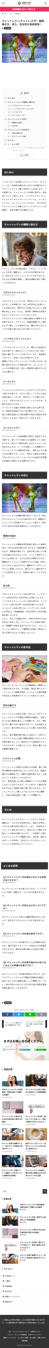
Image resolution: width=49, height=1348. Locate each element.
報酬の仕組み (17, 122)
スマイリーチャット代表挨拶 (17, 1335)
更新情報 (7, 28)
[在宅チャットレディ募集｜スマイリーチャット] (24, 3)
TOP (9, 1331)
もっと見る (24, 155)
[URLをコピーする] (41, 1014)
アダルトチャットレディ (21, 105)
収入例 (14, 125)
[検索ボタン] (45, 3)
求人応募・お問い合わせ (38, 1338)
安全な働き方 (17, 133)
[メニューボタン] (3, 3)
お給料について (35, 1331)
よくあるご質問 (23, 1338)
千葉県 (7, 1281)
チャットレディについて (21, 1331)
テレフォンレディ (19, 115)
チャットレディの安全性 (18, 129)
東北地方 (8, 1291)
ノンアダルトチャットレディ (23, 108)
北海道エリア (10, 1275)
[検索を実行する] (45, 1191)
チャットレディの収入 (17, 119)
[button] (7, 1014)
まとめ (11, 140)
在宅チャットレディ (34, 1335)
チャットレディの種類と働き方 (21, 102)
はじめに (12, 98)
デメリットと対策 (19, 136)
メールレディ (17, 112)
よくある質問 (13, 144)
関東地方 (8, 1301)
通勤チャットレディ (12, 1296)
